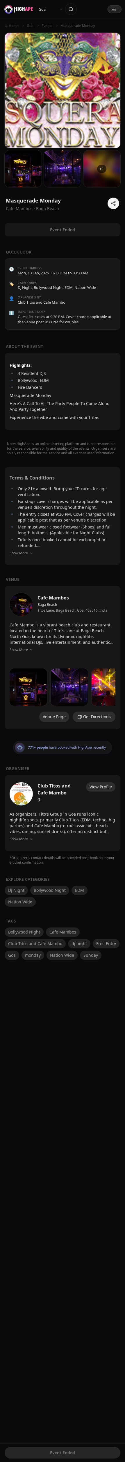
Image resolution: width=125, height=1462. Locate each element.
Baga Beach (47, 208)
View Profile (101, 787)
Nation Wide (85, 287)
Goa (12, 955)
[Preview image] (28, 687)
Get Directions (97, 716)
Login (114, 9)
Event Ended (62, 1452)
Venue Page (54, 716)
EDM (69, 287)
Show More (19, 552)
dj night (79, 943)
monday (33, 955)
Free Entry (106, 943)
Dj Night (25, 287)
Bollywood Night (48, 287)
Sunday (90, 955)
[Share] (113, 203)
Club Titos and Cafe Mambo (35, 943)
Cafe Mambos (62, 932)
